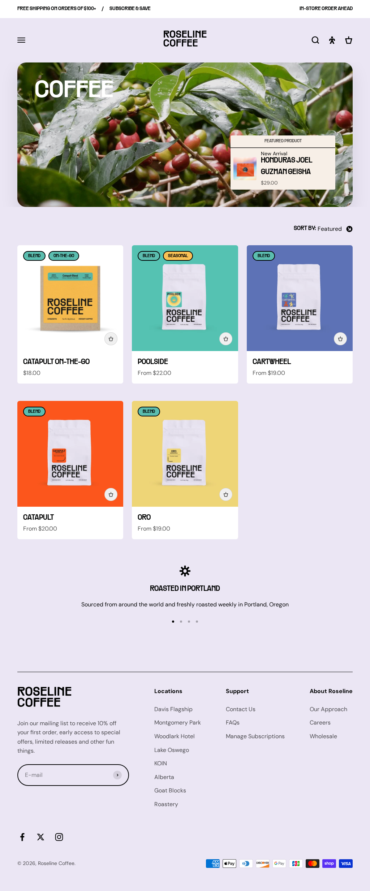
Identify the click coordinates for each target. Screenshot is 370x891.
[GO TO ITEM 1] (173, 621)
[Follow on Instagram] (59, 837)
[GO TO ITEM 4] (197, 621)
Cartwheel (272, 362)
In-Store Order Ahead (326, 9)
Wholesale (323, 736)
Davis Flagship (173, 709)
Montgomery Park (177, 722)
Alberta (164, 777)
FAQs (233, 722)
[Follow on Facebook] (22, 837)
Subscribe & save (130, 9)
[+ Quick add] (110, 338)
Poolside (153, 362)
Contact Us (240, 709)
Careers (320, 722)
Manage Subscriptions (255, 736)
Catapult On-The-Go (56, 362)
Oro (144, 518)
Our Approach (328, 709)
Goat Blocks (170, 790)
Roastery (166, 804)
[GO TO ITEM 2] (181, 621)
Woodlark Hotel (174, 736)
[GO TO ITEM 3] (189, 621)
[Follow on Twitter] (41, 837)
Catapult (38, 518)
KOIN (160, 763)
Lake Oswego (171, 750)
